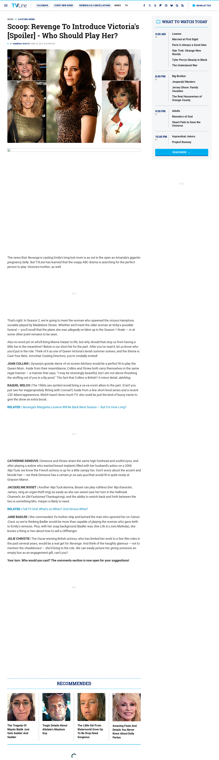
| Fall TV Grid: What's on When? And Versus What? (47, 509)
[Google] (177, 5)
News (117, 5)
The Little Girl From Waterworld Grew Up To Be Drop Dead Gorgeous (90, 731)
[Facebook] (144, 5)
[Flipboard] (160, 5)
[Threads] (155, 5)
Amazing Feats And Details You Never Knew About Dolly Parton (125, 731)
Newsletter (203, 5)
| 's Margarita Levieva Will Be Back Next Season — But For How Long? (66, 407)
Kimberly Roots (21, 43)
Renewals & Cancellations (94, 5)
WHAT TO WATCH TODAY (184, 21)
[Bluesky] (171, 5)
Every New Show (64, 5)
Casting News (26, 19)
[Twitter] (149, 5)
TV (126, 5)
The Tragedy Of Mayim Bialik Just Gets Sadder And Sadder (18, 731)
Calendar (42, 5)
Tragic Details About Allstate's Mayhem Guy (54, 729)
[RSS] (182, 5)
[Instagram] (166, 5)
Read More (179, 152)
